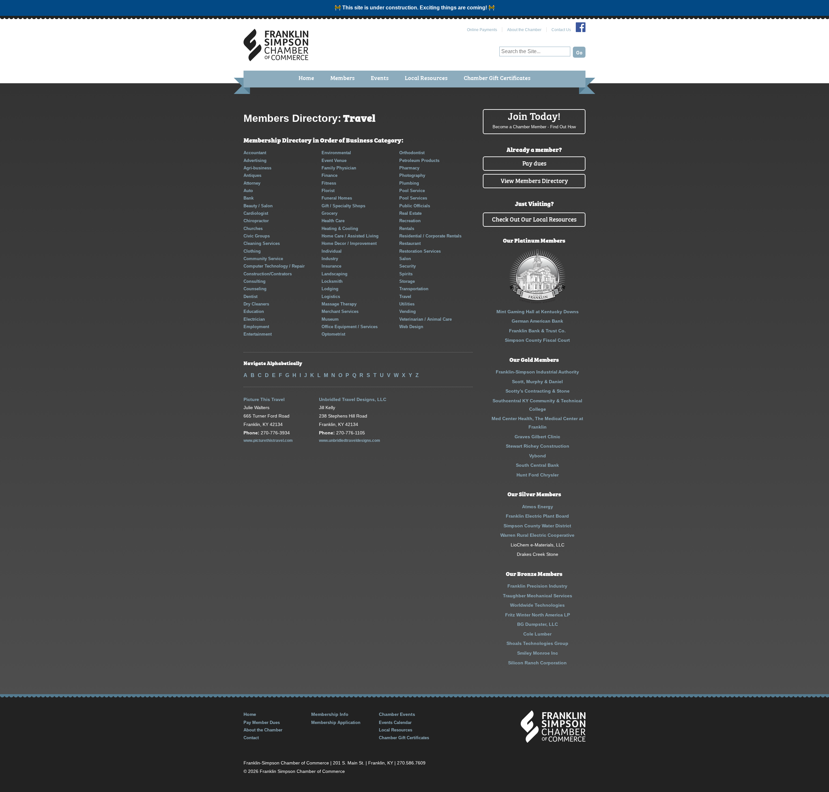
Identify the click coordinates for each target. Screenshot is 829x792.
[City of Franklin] (537, 301)
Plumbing (409, 183)
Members (342, 77)
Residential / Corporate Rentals (430, 236)
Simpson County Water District (537, 525)
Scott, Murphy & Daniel (537, 381)
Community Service (263, 258)
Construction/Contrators (268, 273)
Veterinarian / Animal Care (425, 319)
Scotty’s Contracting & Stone (537, 391)
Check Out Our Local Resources (534, 219)
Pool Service (412, 190)
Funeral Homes (337, 198)
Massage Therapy (339, 304)
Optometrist (333, 334)
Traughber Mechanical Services (537, 595)
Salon (405, 258)
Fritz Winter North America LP (537, 614)
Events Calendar (395, 722)
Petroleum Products (419, 160)
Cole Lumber (537, 634)
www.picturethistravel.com (268, 440)
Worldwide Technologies (537, 605)
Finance (329, 175)
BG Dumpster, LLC (537, 624)
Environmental (336, 152)
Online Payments (482, 30)
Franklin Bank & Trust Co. (537, 330)
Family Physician (339, 168)
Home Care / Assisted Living (350, 236)
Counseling (255, 288)
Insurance (331, 266)
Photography (412, 175)
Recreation (410, 220)
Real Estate (410, 213)
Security (407, 266)
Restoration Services (420, 251)
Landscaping (334, 273)
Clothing (252, 251)
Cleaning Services (262, 243)
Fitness (329, 183)
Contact (251, 737)
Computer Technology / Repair (274, 266)
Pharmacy (409, 168)
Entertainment (258, 334)
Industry (330, 258)
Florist (328, 190)
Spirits (406, 273)
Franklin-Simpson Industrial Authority (537, 371)
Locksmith (332, 281)
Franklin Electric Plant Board (537, 516)
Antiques (252, 175)
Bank (249, 198)
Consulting (255, 281)
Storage (407, 281)
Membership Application (335, 722)
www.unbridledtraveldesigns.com (349, 440)
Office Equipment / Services (350, 326)
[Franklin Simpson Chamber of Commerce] (276, 58)
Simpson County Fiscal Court (537, 340)
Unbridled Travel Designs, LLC (352, 399)
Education (254, 311)
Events (380, 77)
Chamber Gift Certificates (497, 77)
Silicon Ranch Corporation (537, 662)
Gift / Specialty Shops (343, 205)
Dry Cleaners (256, 304)
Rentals (406, 228)
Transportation (413, 288)
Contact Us (561, 30)
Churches (253, 228)
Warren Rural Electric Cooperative (537, 535)
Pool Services (413, 198)
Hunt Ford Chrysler (538, 474)
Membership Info (329, 714)
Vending (407, 311)
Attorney (252, 183)
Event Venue (334, 160)
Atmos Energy (537, 506)
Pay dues (534, 162)
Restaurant (410, 243)
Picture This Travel (264, 399)
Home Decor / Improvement (349, 243)
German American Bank (537, 321)
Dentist (250, 296)
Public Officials (414, 205)
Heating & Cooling (340, 228)
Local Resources (426, 77)
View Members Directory (534, 180)
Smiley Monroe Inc (537, 653)
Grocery (329, 213)
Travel (405, 296)
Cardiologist (256, 213)
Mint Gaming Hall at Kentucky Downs (537, 311)
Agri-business (257, 168)
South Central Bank (537, 465)
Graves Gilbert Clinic (537, 436)
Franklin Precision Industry (537, 586)
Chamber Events (397, 714)
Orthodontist (412, 152)
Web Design (411, 326)
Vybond (537, 455)
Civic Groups (257, 236)
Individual (332, 251)
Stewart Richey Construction (537, 446)
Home (306, 77)
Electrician (254, 319)
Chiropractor (256, 220)
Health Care (333, 220)
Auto (248, 190)
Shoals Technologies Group (537, 643)
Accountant (255, 152)
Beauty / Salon (258, 205)
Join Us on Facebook (580, 27)
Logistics (331, 296)
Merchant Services (340, 311)
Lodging (330, 288)
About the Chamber (524, 30)
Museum (330, 319)
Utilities (406, 304)
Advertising (255, 160)
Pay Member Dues (262, 722)
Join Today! (534, 119)
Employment (256, 326)
